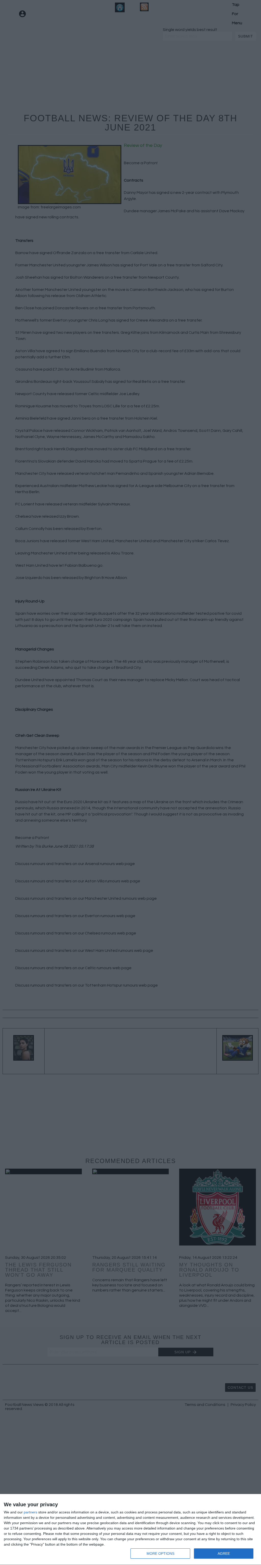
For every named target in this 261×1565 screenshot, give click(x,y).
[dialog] (130, 1529)
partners (30, 1512)
